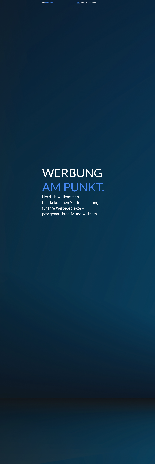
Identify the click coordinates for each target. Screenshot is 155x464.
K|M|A (47, 2)
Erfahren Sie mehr (49, 225)
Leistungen (88, 2)
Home (78, 2)
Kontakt (94, 2)
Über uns (83, 2)
